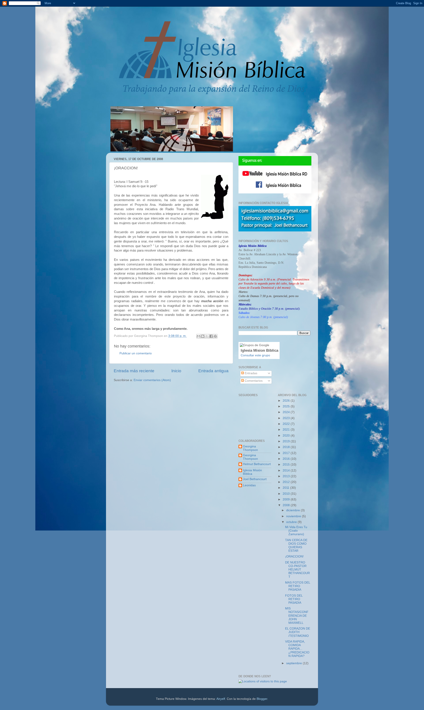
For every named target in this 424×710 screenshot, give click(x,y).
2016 (287, 458)
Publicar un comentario (135, 353)
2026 (287, 400)
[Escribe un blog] (203, 336)
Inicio (176, 370)
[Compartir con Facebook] (211, 336)
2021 (287, 429)
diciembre (293, 510)
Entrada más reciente (134, 370)
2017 (287, 453)
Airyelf (220, 698)
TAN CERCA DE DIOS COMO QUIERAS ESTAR (296, 545)
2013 (287, 476)
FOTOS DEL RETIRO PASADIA (294, 599)
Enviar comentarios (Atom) (152, 380)
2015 (287, 464)
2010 (287, 493)
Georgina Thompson (250, 448)
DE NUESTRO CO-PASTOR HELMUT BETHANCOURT (297, 569)
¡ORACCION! (294, 556)
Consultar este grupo (255, 355)
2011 (286, 487)
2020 (287, 435)
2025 (287, 406)
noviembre (294, 516)
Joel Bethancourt (255, 479)
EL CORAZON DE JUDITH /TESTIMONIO (297, 632)
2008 (287, 505)
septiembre (294, 663)
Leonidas (249, 485)
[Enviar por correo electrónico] (198, 336)
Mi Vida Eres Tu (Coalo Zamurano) (296, 530)
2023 (287, 418)
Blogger (262, 698)
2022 (287, 424)
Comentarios (253, 380)
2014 (287, 470)
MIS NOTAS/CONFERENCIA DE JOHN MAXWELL (297, 615)
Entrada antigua (213, 370)
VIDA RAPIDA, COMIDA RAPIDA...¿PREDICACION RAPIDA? (297, 649)
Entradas (250, 373)
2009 (287, 499)
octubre (292, 522)
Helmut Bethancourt (257, 464)
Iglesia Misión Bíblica (252, 472)
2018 (287, 447)
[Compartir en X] (207, 336)
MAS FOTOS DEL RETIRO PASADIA (297, 586)
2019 (287, 441)
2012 (287, 482)
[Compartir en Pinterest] (215, 336)
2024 (287, 412)
